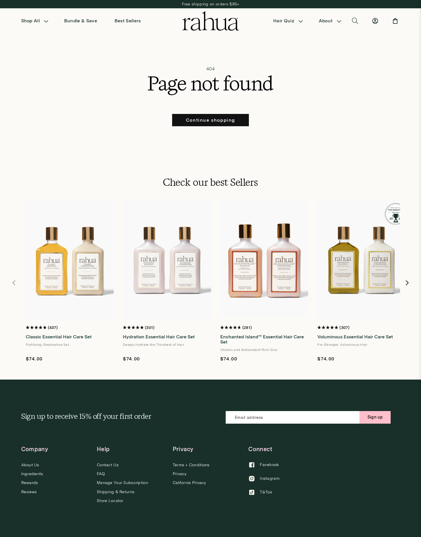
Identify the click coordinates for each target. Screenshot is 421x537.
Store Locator (110, 501)
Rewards (29, 483)
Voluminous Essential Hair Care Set (355, 336)
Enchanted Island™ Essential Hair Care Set (262, 339)
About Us (30, 465)
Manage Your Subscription (122, 483)
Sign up (375, 417)
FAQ (101, 473)
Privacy (180, 473)
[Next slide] (407, 283)
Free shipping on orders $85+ (210, 4)
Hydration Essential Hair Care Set (159, 336)
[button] (36, 21)
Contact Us (108, 465)
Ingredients (32, 473)
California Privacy (189, 483)
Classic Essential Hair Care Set (59, 336)
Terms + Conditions (191, 465)
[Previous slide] (14, 283)
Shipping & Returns (115, 491)
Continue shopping (210, 120)
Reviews (29, 491)
